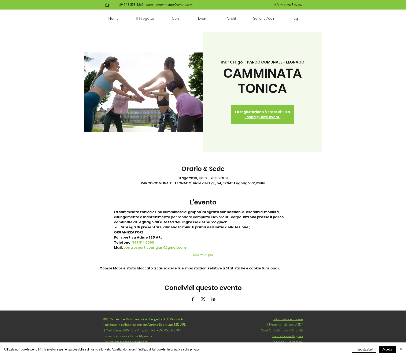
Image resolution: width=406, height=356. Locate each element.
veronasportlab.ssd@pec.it (128, 342)
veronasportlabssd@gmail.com (135, 336)
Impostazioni (364, 349)
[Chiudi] (400, 349)
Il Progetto (273, 325)
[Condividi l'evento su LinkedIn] (213, 299)
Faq (300, 336)
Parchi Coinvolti (283, 336)
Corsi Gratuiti (270, 330)
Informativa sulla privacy (183, 349)
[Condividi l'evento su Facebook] (193, 299)
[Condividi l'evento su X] (203, 299)
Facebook (279, 342)
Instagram (296, 342)
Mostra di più (203, 255)
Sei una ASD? (293, 325)
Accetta (387, 349)
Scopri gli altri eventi (262, 117)
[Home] (107, 4)
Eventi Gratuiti (293, 330)
